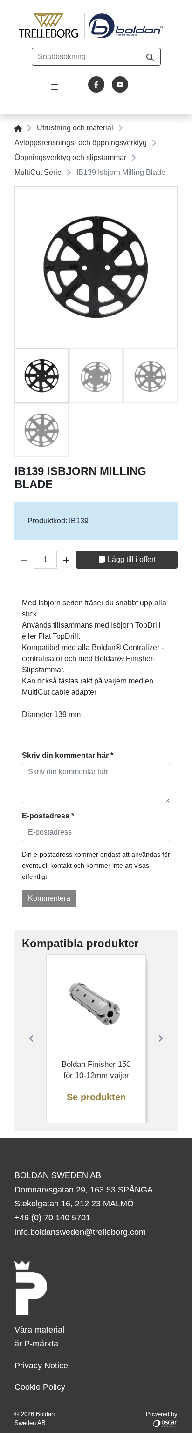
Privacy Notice (41, 1365)
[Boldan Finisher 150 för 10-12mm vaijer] (96, 1004)
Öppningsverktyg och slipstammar (70, 157)
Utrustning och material (75, 128)
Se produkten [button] (96, 1097)
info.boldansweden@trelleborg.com (80, 1232)
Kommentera (49, 898)
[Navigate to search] (150, 57)
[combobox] (86, 57)
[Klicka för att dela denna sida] (171, 586)
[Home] (18, 128)
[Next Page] (160, 1038)
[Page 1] (41, 375)
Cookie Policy (39, 1387)
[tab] (41, 375)
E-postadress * (48, 816)
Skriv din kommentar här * (67, 755)
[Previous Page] (31, 1038)
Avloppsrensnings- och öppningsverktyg (80, 143)
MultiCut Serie (38, 172)
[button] (24, 560)
